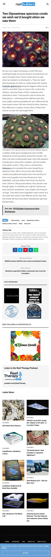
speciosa (27, 223)
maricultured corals (9, 223)
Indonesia (6, 168)
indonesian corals (33, 220)
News (20, 223)
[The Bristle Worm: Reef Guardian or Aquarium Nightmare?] (38, 438)
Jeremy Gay (6, 27)
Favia (23, 220)
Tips (23, 541)
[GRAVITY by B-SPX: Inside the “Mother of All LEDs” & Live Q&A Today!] (38, 407)
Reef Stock (41, 541)
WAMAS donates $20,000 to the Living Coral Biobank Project (25, 261)
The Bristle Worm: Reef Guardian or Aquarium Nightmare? (35, 452)
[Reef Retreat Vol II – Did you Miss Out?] (38, 467)
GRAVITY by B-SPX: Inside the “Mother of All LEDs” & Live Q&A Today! (36, 423)
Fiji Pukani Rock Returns (11, 426)
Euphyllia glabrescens (11, 86)
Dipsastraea (15, 220)
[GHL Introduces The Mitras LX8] (13, 500)
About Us (31, 541)
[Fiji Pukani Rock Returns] (13, 410)
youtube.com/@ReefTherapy (14, 383)
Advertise (15, 541)
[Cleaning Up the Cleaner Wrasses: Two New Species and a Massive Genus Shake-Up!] (38, 500)
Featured (5, 422)
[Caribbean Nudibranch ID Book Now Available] (13, 470)
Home (7, 541)
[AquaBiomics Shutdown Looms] (13, 438)
